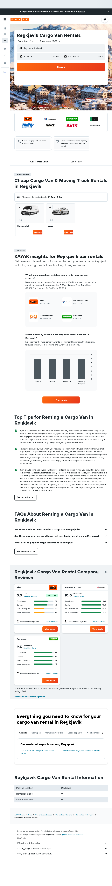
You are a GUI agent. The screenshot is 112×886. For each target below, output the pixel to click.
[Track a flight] (5, 55)
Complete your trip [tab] (54, 732)
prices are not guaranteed (72, 834)
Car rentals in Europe (43, 815)
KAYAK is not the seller (28, 843)
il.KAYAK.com (19, 815)
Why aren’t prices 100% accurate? (34, 853)
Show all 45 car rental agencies (29, 696)
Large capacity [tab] (75, 732)
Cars (30, 815)
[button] (109, 11)
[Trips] (5, 63)
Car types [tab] (36, 732)
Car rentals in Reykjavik (85, 815)
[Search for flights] (5, 28)
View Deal (38, 232)
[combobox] (26, 41)
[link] (61, 399)
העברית (81, 11)
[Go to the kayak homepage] (19, 19)
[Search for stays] (5, 34)
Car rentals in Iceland (63, 815)
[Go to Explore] (5, 49)
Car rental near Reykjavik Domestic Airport (81, 750)
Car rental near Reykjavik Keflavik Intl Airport (37, 752)
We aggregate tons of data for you (34, 848)
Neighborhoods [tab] (94, 732)
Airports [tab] (23, 732)
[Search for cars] (5, 41)
